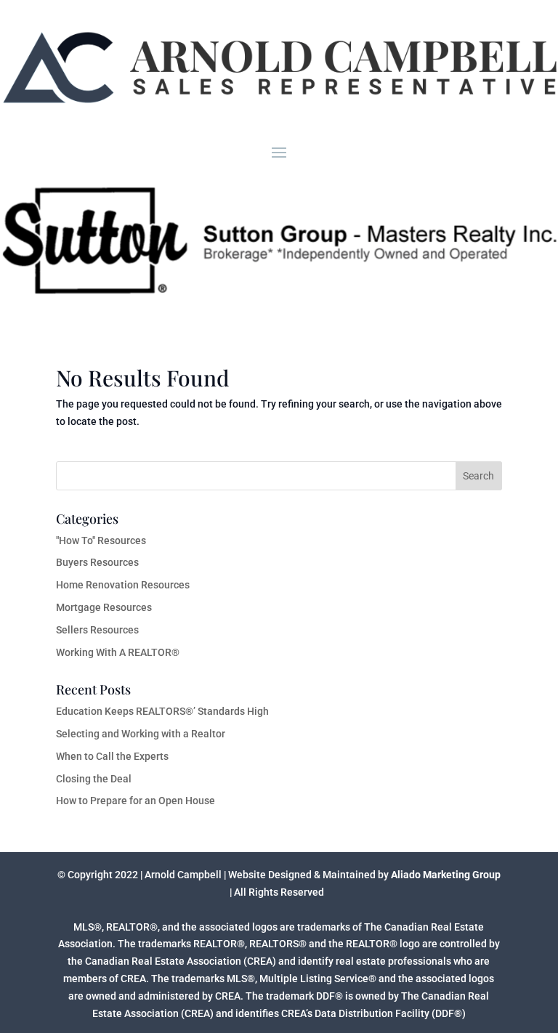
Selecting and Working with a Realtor (140, 734)
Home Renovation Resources (123, 585)
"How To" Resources (101, 540)
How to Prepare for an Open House (135, 800)
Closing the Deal (94, 779)
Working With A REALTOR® (117, 652)
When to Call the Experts (112, 756)
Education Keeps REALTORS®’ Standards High (162, 711)
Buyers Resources (97, 562)
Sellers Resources (97, 630)
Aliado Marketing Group (445, 874)
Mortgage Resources (104, 607)
